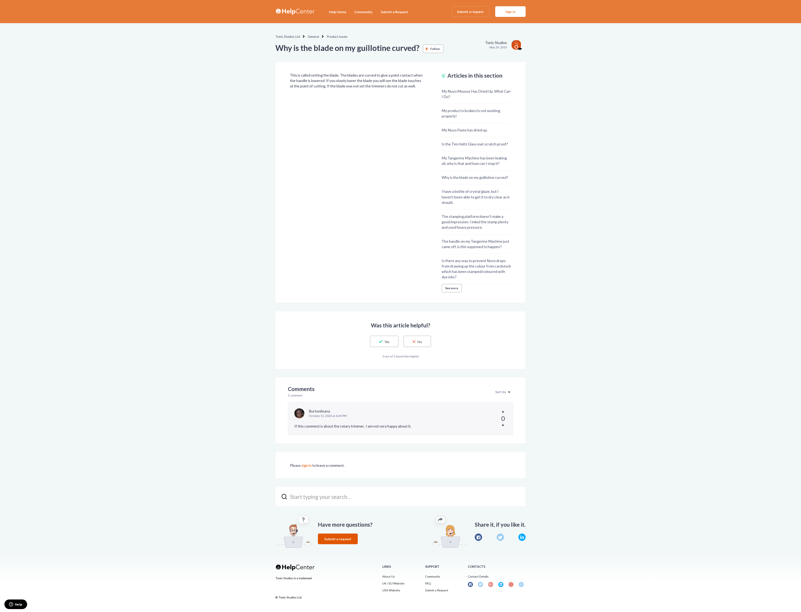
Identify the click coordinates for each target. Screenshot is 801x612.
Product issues (337, 36)
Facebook (478, 537)
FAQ (428, 583)
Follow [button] (435, 48)
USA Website (391, 590)
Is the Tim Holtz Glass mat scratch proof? (475, 144)
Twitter (500, 537)
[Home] (295, 12)
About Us (388, 576)
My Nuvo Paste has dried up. (465, 130)
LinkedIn (522, 537)
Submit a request (470, 12)
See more (451, 288)
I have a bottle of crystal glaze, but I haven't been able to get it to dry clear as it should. (476, 196)
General (313, 36)
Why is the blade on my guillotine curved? (475, 177)
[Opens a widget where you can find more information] (15, 604)
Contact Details (478, 576)
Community (363, 12)
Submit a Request (394, 12)
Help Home (337, 12)
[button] (384, 341)
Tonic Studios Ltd (287, 36)
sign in (306, 465)
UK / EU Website (393, 583)
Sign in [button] (510, 12)
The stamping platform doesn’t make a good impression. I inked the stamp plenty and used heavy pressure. (475, 222)
